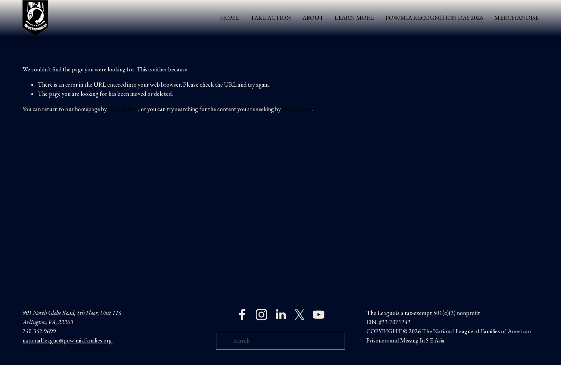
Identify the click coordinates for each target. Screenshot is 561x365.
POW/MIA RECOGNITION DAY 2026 (434, 18)
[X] (299, 314)
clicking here (123, 109)
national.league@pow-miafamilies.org (68, 340)
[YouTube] (319, 314)
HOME (229, 18)
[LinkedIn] (280, 314)
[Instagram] (261, 314)
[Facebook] (242, 314)
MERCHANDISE (516, 18)
